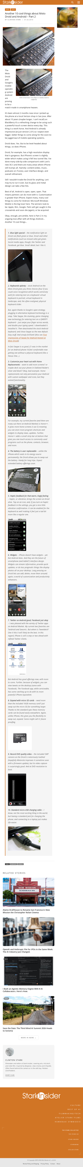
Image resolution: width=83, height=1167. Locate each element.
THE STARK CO (74, 1134)
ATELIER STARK (73, 1149)
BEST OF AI (74, 1109)
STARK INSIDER (73, 1139)
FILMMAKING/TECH (70, 1113)
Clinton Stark (14, 20)
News (7, 9)
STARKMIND (74, 1144)
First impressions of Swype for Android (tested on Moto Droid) (27, 337)
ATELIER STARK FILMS (68, 1118)
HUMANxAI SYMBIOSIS (68, 1122)
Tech (13, 9)
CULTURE (75, 1105)
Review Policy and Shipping (31, 1164)
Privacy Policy (45, 1164)
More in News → (28, 1038)
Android (13, 864)
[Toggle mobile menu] (79, 2)
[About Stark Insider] (67, 17)
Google (20, 864)
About (58, 1164)
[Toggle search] (72, 2)
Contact (52, 1164)
